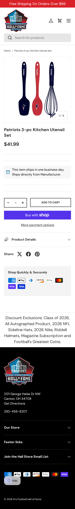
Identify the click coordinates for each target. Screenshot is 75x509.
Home (7, 51)
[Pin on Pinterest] (37, 254)
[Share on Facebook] (28, 254)
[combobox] (37, 37)
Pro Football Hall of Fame (27, 499)
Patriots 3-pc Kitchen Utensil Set (33, 51)
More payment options (37, 225)
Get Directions (14, 403)
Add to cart (50, 202)
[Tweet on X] (19, 254)
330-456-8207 (15, 411)
